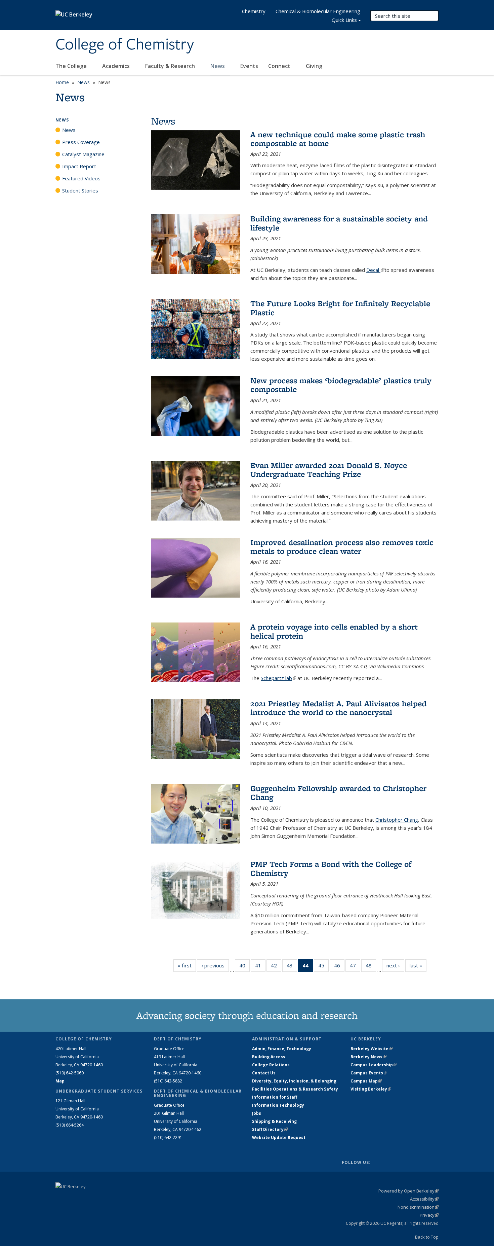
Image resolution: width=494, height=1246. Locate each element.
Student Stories (80, 190)
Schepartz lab (278, 678)
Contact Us (264, 1073)
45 (323, 967)
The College (71, 66)
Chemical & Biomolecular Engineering (318, 11)
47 (355, 967)
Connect (280, 66)
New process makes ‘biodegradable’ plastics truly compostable (340, 384)
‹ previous (215, 965)
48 (371, 967)
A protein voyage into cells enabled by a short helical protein (334, 631)
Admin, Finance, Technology (281, 1049)
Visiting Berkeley (371, 1089)
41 (260, 967)
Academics (116, 66)
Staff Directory (270, 1129)
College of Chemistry (124, 45)
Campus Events (369, 1073)
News (218, 66)
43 (292, 967)
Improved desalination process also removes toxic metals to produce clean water (342, 546)
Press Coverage (81, 142)
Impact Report (79, 166)
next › (395, 965)
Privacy (429, 1215)
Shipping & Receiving (274, 1121)
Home (62, 82)
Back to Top (427, 1237)
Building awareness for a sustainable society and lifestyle (339, 223)
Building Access (268, 1057)
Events (249, 66)
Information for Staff (274, 1097)
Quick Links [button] (344, 19)
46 (339, 967)
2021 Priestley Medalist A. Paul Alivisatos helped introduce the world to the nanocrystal (338, 707)
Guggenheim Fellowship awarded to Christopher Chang (338, 792)
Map (60, 1081)
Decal (375, 269)
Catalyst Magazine (83, 154)
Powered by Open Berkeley (408, 1191)
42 (276, 967)
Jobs (256, 1113)
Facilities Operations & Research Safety (295, 1089)
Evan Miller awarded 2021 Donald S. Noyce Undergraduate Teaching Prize (328, 469)
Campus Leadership (374, 1065)
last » (418, 965)
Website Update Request (278, 1137)
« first (187, 965)
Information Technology (278, 1105)
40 (244, 967)
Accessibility (424, 1199)
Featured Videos (81, 178)
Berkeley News (368, 1057)
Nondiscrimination (418, 1207)
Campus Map (366, 1081)
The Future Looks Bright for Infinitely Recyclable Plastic (340, 307)
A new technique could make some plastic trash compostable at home (337, 138)
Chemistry (253, 11)
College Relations (271, 1065)
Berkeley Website (372, 1049)
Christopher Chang (396, 819)
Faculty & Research (170, 66)
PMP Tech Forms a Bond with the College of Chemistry (330, 868)
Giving (314, 66)
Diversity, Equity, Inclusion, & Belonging (294, 1081)
